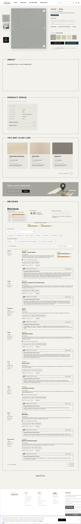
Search (26, 191)
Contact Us (40, 503)
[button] (13, 28)
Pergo (54, 499)
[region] (40, 520)
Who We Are (40, 494)
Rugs (26, 503)
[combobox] (66, 3)
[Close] (79, 519)
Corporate (40, 499)
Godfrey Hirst (55, 503)
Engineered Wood (28, 496)
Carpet (26, 494)
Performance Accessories (55, 496)
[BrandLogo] (7, 3)
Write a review (54, 15)
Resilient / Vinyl (28, 501)
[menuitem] (64, 3)
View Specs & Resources (64, 26)
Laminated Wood (28, 499)
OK (62, 519)
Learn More (54, 26)
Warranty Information (42, 501)
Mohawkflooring (56, 501)
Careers (39, 496)
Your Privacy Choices (41, 505)
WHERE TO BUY (57, 43)
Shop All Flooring (28, 505)
